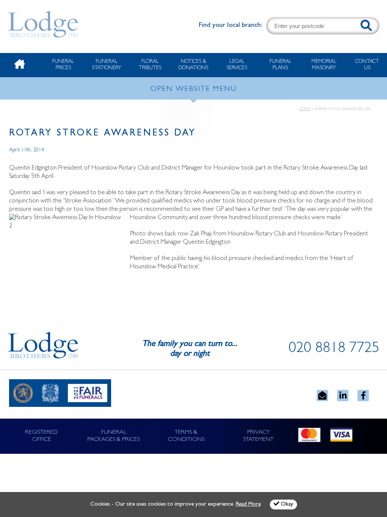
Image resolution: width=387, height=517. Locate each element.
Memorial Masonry (323, 65)
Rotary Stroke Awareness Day (102, 134)
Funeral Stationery (106, 65)
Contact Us (367, 65)
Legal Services (236, 65)
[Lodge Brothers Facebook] (363, 395)
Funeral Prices (63, 65)
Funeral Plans (280, 65)
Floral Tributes (150, 65)
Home (304, 109)
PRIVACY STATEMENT (258, 436)
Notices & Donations (193, 65)
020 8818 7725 (334, 349)
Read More (248, 505)
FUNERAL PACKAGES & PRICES (113, 436)
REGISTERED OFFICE (41, 436)
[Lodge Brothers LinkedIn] (342, 395)
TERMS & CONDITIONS (186, 436)
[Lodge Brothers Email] (322, 395)
